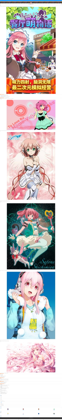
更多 (61, 412)
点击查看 (1, 402)
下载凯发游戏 (31, 418)
